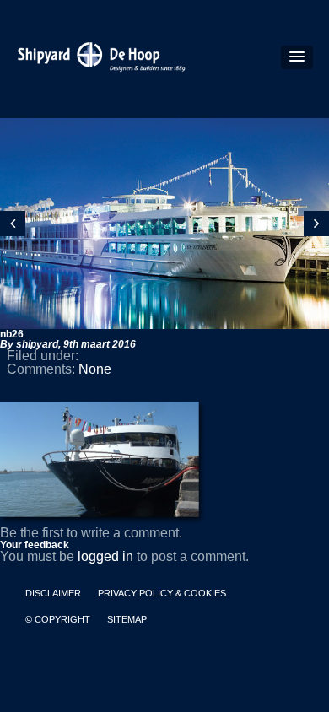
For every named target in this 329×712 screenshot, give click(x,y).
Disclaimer (53, 593)
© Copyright (57, 619)
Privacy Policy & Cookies (162, 593)
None (94, 369)
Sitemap (127, 619)
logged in (105, 556)
